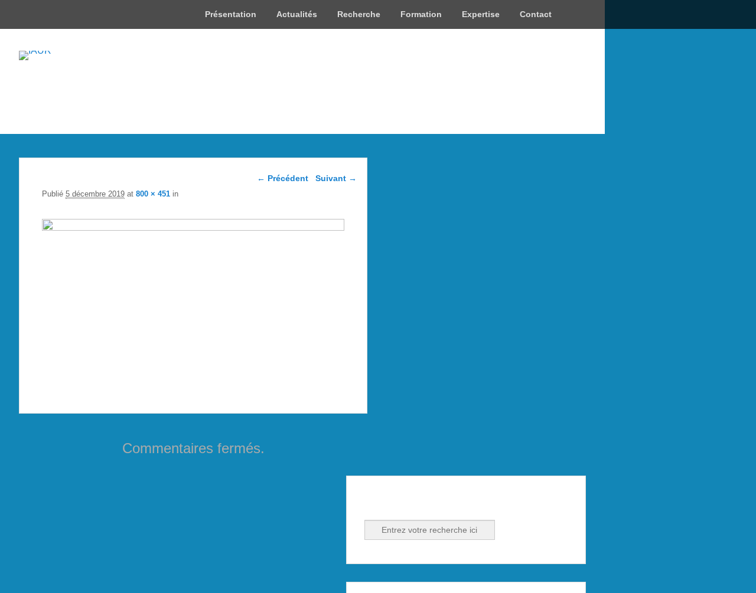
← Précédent (282, 178)
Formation (421, 14)
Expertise (481, 14)
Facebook (374, 504)
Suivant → (336, 178)
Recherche (358, 14)
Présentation (230, 14)
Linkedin (400, 504)
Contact (536, 14)
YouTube (426, 504)
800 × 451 (153, 193)
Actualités (296, 14)
